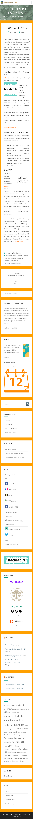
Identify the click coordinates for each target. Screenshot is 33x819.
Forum (10, 495)
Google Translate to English (14, 454)
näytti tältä (19, 241)
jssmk (23, 32)
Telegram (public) (10, 432)
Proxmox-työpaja (10, 645)
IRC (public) (8, 424)
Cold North (9, 712)
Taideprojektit (9, 752)
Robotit (21, 741)
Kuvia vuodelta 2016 (10, 127)
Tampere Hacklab (11, 755)
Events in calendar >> (10, 367)
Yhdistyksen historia (11, 544)
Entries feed (9, 795)
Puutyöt (25, 738)
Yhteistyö (18, 263)
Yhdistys (14, 761)
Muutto (13, 735)
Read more (7, 328)
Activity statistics (10, 475)
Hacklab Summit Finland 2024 (14, 684)
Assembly (8, 709)
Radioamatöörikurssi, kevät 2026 (15, 649)
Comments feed (10, 800)
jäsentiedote (13, 729)
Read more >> (8, 357)
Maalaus (23, 732)
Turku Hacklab (8, 758)
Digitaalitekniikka (15, 712)
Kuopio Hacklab (8, 732)
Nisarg (19, 816)
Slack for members (11, 428)
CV (6, 479)
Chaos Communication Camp (23, 709)
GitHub (13, 501)
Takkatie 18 (18, 752)
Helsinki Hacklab (9, 2)
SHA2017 (6, 186)
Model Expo (7, 735)
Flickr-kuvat (12, 490)
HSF (5, 78)
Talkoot (24, 752)
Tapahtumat (17, 253)
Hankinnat (8, 725)
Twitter (10, 535)
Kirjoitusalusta (9, 516)
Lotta (19, 732)
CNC (5, 712)
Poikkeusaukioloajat (13, 738)
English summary (10, 449)
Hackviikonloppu (24, 721)
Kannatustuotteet (11, 512)
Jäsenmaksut (7, 729)
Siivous (11, 745)
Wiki (6, 540)
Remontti (13, 741)
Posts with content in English (14, 458)
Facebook (11, 484)
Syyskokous (23, 749)
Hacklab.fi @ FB (13, 507)
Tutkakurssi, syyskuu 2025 (13, 656)
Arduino (22, 705)
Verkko (9, 761)
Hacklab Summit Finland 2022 (14, 688)
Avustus (14, 709)
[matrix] (7, 420)
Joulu (26, 725)
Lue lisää (14, 328)
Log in (7, 791)
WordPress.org (9, 804)
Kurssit (14, 732)
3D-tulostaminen (7, 705)
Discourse (9, 638)
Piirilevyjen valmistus (21, 735)
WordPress (25, 814)
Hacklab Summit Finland (14, 256)
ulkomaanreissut (9, 263)
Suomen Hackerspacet (15, 529)
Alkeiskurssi (15, 705)
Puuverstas (6, 742)
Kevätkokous (22, 728)
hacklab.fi (26, 256)
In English (9, 253)
